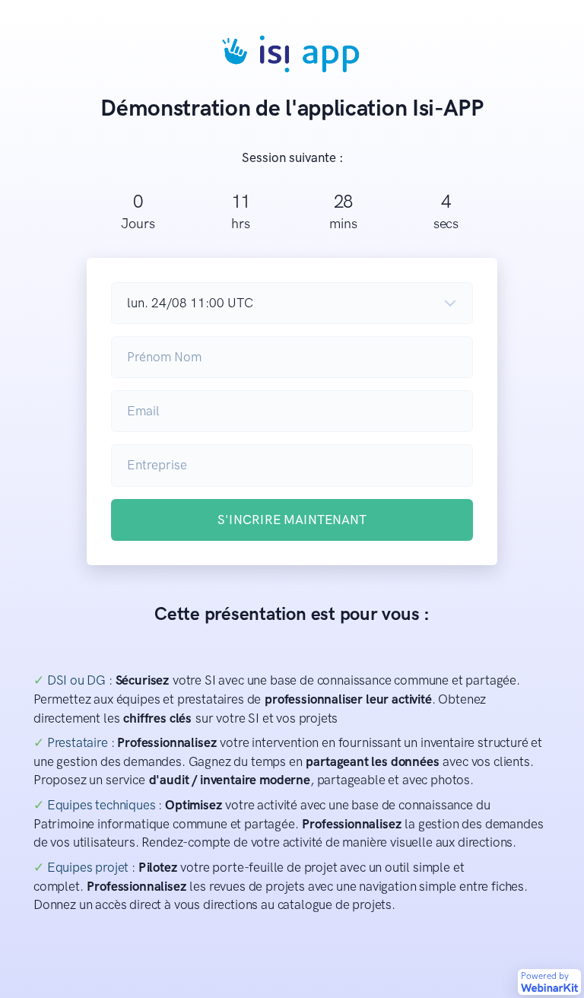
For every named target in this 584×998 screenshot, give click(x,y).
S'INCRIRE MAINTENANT (292, 519)
